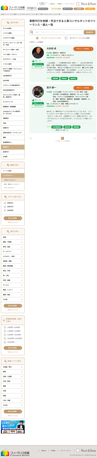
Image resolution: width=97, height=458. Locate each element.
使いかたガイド (43, 8)
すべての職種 (7, 171)
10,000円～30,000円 (14, 338)
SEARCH (89, 32)
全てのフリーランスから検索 (80, 38)
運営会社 (52, 4)
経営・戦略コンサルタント (12, 184)
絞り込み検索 (12, 218)
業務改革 (10, 207)
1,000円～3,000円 (13, 327)
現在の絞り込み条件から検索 (51, 38)
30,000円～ (11, 342)
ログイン (90, 8)
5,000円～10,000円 (14, 335)
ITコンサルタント (9, 187)
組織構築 (10, 210)
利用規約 (59, 4)
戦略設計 (10, 203)
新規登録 (79, 8)
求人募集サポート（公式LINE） (43, 3)
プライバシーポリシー (70, 4)
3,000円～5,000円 (13, 331)
